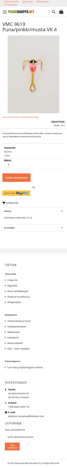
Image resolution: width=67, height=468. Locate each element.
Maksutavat (13, 332)
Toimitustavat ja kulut (19, 320)
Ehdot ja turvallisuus (18, 296)
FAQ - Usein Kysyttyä (18, 348)
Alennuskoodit (15, 343)
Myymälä (12, 285)
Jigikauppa (28, 1)
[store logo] (21, 11)
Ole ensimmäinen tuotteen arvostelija (20, 117)
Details (7, 211)
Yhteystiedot (14, 302)
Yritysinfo (12, 280)
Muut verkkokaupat (17, 291)
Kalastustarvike (11, 1)
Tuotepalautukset (16, 326)
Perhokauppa (10, 4)
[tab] (33, 211)
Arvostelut (9, 227)
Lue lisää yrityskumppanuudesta (25, 367)
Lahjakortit (13, 337)
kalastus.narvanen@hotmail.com (26, 416)
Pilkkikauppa (42, 1)
